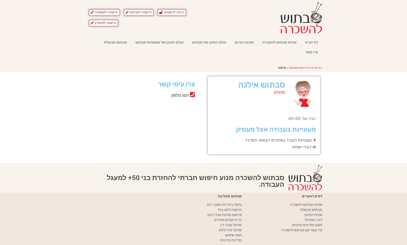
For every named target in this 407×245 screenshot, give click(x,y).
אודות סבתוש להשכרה (279, 42)
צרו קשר (311, 52)
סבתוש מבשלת (115, 42)
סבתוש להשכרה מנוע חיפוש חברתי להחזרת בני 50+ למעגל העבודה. (195, 181)
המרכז (251, 140)
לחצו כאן (158, 110)
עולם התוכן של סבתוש (209, 42)
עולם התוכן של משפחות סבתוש (159, 42)
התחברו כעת (155, 103)
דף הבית (311, 42)
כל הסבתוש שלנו (299, 68)
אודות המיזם (244, 42)
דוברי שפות (302, 146)
